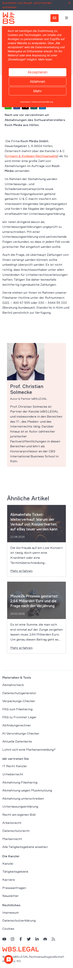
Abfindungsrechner (16, 725)
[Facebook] (21, 939)
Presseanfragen (14, 888)
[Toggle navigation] (66, 18)
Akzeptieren (37, 72)
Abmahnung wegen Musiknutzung (27, 790)
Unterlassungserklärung (20, 806)
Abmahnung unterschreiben (23, 798)
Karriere (8, 880)
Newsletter (10, 896)
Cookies (8, 929)
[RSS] (53, 939)
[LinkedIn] (37, 939)
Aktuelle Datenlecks (17, 741)
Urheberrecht (12, 774)
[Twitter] (29, 939)
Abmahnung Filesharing (19, 782)
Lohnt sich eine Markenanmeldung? (28, 749)
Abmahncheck (13, 685)
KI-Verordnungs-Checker (20, 733)
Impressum (10, 912)
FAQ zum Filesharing (17, 709)
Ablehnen (37, 81)
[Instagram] (12, 939)
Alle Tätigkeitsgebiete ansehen (25, 847)
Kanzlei (7, 863)
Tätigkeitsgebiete (15, 872)
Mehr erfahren (21, 571)
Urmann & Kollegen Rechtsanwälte (31, 156)
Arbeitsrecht (11, 823)
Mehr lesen (45, 59)
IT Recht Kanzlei (14, 766)
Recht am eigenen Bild (18, 815)
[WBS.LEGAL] (8, 18)
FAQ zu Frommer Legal (19, 717)
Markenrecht (12, 839)
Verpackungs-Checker (18, 701)
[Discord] (45, 939)
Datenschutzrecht (16, 831)
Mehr (37, 91)
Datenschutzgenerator (19, 693)
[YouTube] (4, 939)
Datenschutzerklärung (19, 921)
